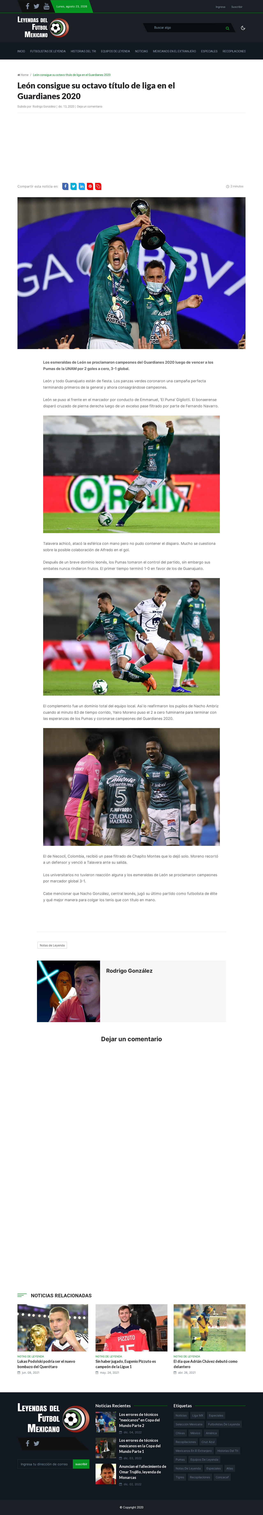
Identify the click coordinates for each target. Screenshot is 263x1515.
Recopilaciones (234, 51)
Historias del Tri (83, 51)
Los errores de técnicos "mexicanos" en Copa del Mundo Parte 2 (139, 1420)
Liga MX (197, 1415)
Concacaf (222, 1477)
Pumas (180, 1459)
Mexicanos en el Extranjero (174, 51)
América (211, 1433)
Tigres (180, 1477)
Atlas (229, 1468)
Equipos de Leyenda (115, 51)
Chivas (180, 1433)
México (195, 1433)
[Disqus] (131, 1108)
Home (25, 75)
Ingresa (220, 6)
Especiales (209, 51)
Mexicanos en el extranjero (194, 1450)
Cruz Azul (208, 1442)
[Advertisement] (131, 147)
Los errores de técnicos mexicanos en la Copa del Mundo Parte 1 (140, 1446)
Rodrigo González (44, 106)
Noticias (141, 51)
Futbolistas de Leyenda (48, 51)
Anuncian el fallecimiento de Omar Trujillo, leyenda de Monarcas (142, 1472)
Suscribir (236, 6)
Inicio (21, 51)
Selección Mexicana (189, 1424)
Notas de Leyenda (52, 945)
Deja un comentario (89, 106)
